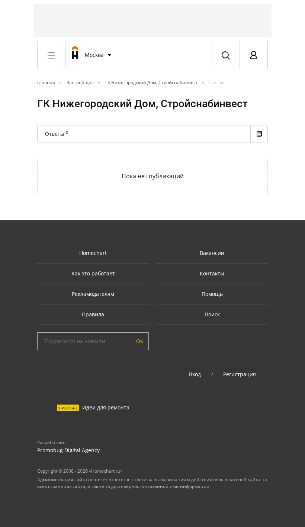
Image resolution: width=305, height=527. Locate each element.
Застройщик (79, 82)
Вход (195, 374)
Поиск (212, 314)
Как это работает (93, 273)
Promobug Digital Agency (68, 450)
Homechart (93, 252)
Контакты (212, 273)
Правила (93, 314)
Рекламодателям (93, 293)
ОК (140, 341)
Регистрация (239, 374)
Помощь (212, 293)
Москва (94, 54)
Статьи (216, 82)
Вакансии (212, 252)
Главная (46, 82)
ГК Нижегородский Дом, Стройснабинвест (151, 82)
